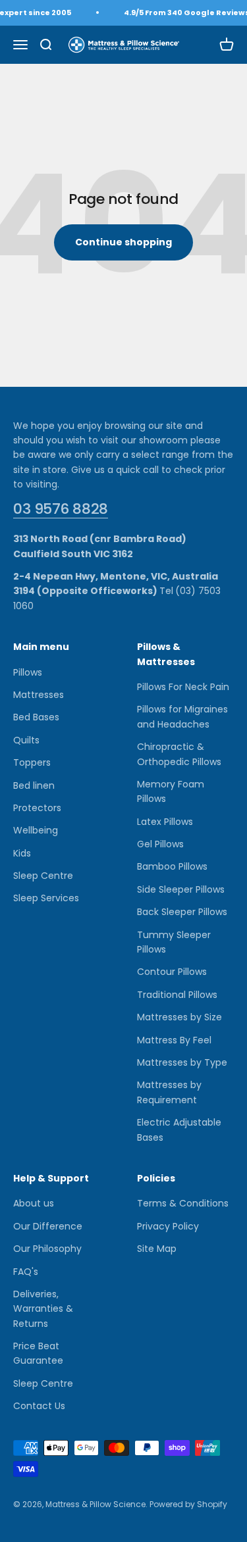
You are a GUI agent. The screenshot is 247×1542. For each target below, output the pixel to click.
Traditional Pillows (177, 994)
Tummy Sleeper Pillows (174, 942)
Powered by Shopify (188, 1504)
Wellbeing (35, 830)
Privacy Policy (168, 1226)
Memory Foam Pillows (170, 791)
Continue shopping (123, 242)
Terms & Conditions (183, 1203)
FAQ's (25, 1271)
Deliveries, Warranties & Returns (43, 1308)
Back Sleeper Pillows (182, 911)
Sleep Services (46, 898)
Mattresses (38, 694)
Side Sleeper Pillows (181, 889)
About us (33, 1203)
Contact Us (39, 1405)
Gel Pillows (160, 844)
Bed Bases (36, 717)
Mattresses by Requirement (169, 1092)
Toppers (32, 762)
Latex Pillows (165, 821)
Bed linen (34, 785)
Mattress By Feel (174, 1040)
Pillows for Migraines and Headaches (182, 716)
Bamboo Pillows (172, 866)
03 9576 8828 (60, 509)
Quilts (26, 740)
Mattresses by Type (182, 1062)
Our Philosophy (47, 1248)
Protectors (37, 807)
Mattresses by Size (179, 1017)
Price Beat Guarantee (38, 1353)
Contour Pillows (172, 971)
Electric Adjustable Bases (179, 1129)
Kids (22, 853)
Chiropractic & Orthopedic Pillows (179, 754)
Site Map (157, 1248)
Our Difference (47, 1226)
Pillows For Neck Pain (183, 686)
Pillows (27, 672)
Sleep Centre (43, 875)
